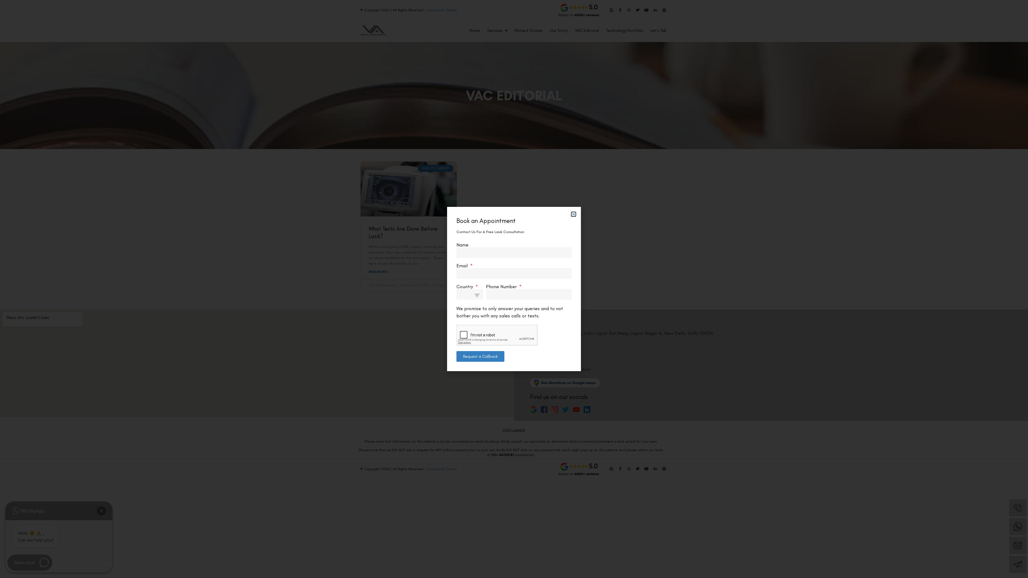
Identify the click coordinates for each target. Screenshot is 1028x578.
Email (462, 265)
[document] (514, 289)
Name (462, 244)
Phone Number (502, 286)
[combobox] (469, 294)
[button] (574, 214)
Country (465, 286)
